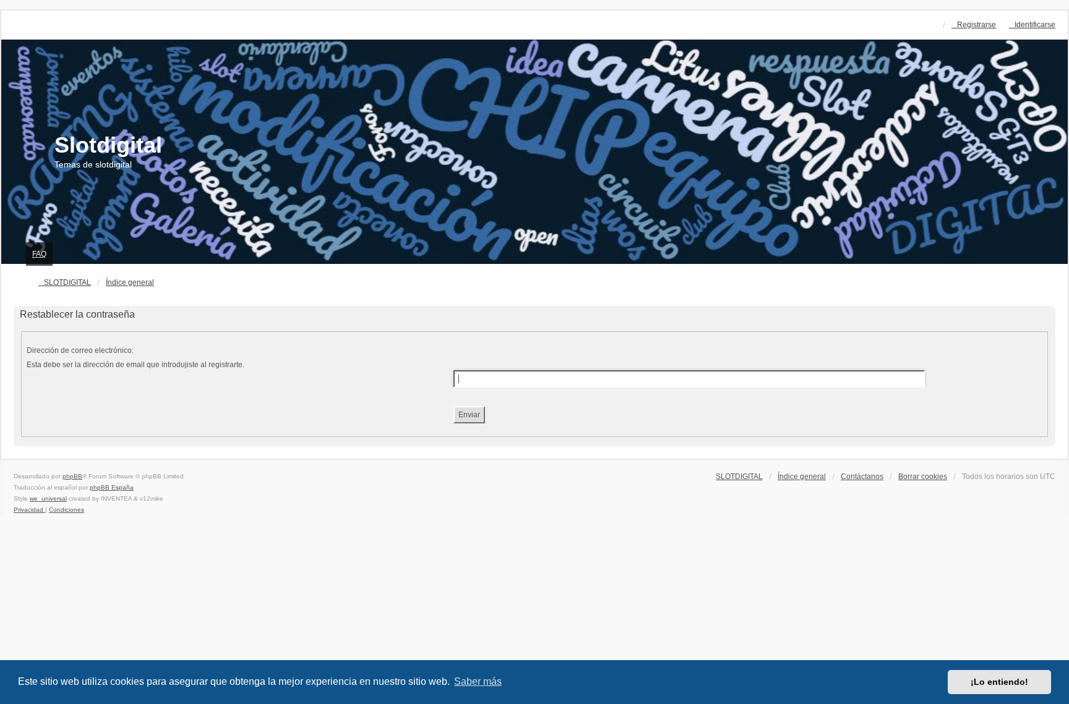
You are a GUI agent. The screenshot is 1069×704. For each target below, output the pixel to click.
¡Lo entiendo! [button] (999, 682)
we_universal (48, 498)
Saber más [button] (478, 681)
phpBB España (112, 487)
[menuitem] (29, 509)
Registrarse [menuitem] (976, 24)
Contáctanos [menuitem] (862, 476)
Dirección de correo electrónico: (80, 350)
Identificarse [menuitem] (1035, 24)
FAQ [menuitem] (39, 254)
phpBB (72, 476)
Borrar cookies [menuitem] (922, 476)
